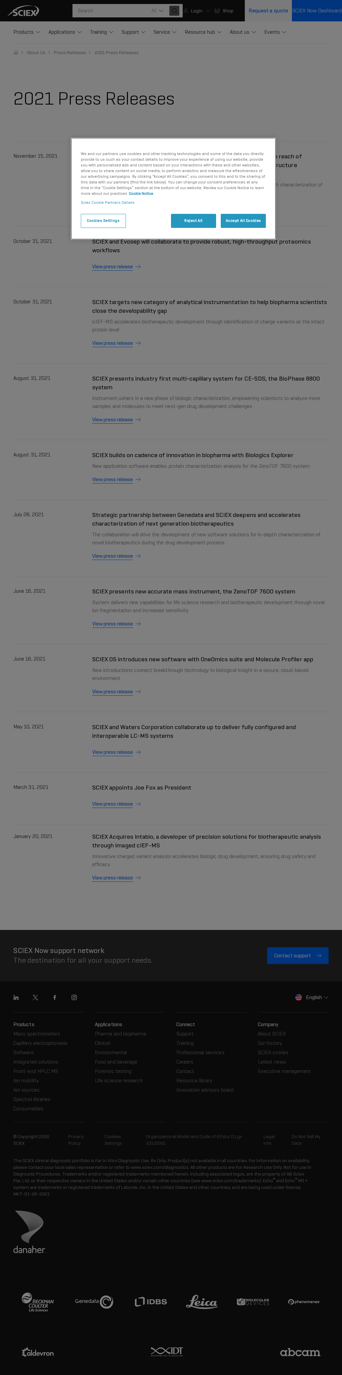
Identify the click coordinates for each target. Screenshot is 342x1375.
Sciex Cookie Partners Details (108, 202)
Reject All (193, 220)
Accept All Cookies (243, 220)
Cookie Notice (141, 193)
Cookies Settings (103, 220)
